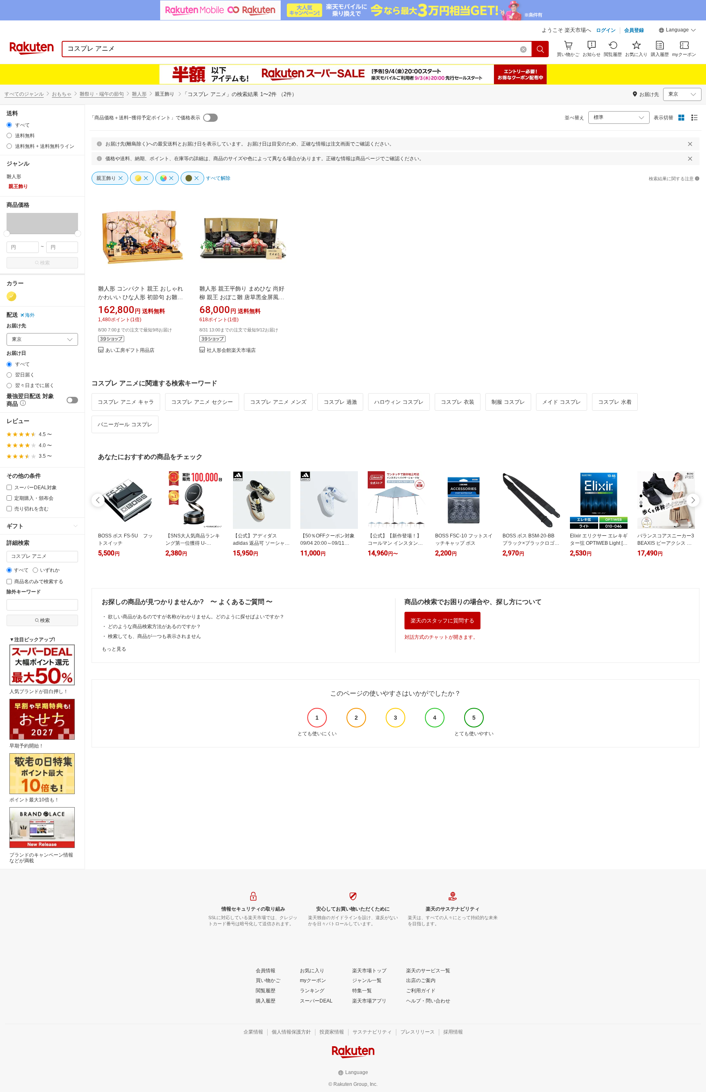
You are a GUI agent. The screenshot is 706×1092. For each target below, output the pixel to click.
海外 (30, 315)
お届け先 (16, 326)
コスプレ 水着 (615, 402)
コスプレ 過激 (340, 402)
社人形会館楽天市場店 (231, 350)
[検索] (540, 49)
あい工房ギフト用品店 (129, 350)
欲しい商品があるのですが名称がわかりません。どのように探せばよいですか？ (196, 617)
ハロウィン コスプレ (399, 402)
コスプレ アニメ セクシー (202, 402)
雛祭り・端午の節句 (102, 94)
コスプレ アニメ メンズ (278, 402)
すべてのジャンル (24, 94)
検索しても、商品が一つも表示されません (154, 636)
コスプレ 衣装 (457, 402)
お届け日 (16, 353)
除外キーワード (24, 592)
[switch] (72, 400)
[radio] (9, 125)
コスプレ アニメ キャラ (126, 402)
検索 (45, 263)
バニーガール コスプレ (125, 424)
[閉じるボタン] (690, 143)
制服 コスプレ (508, 402)
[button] (677, 31)
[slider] (7, 233)
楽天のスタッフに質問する (442, 621)
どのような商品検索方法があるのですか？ (154, 626)
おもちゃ (61, 94)
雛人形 (139, 94)
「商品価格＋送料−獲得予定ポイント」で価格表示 (144, 118)
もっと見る (114, 649)
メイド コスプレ (561, 402)
